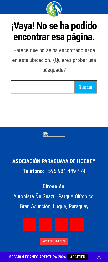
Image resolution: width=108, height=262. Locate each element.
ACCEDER (77, 257)
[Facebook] (29, 224)
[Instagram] (45, 224)
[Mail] (77, 224)
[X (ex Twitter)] (61, 224)
